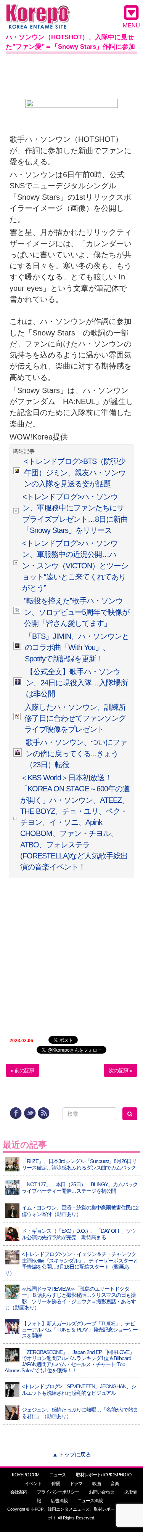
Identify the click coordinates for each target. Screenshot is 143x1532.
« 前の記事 (22, 1070)
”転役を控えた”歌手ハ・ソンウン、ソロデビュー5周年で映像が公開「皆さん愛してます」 (76, 612)
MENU (131, 25)
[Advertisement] (71, 75)
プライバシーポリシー (58, 1492)
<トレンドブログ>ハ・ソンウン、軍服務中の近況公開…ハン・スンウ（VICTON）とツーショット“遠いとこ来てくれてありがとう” (75, 565)
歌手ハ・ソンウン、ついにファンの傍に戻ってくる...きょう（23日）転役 (76, 753)
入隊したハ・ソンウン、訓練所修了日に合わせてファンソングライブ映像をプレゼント (75, 718)
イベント (33, 1483)
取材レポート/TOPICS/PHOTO (103, 1474)
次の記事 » (120, 1070)
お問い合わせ (101, 1492)
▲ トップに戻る (71, 1454)
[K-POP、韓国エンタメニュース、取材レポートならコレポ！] (38, 11)
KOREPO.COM (25, 1474)
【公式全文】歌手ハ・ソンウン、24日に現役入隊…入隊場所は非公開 (77, 682)
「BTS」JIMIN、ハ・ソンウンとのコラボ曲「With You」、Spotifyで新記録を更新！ (77, 647)
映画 (96, 1483)
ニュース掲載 (90, 1500)
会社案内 (18, 1492)
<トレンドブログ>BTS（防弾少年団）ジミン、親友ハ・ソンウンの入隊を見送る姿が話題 (74, 472)
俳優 (55, 1483)
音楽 (115, 1483)
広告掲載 (59, 1500)
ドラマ (76, 1483)
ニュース (57, 1474)
